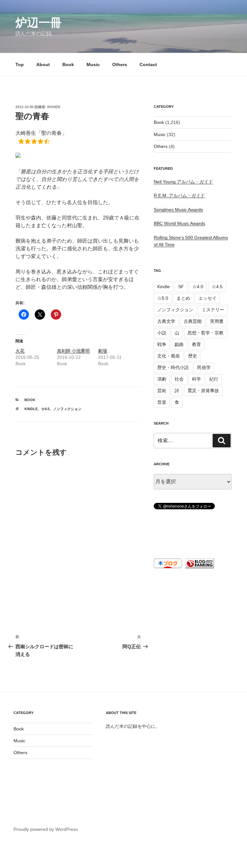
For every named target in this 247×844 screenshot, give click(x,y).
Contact (148, 64)
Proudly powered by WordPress (46, 829)
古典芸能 (193, 321)
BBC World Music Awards (179, 223)
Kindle (31, 409)
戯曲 (179, 344)
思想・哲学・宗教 (206, 332)
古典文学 (166, 321)
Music (93, 64)
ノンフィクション (67, 409)
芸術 (161, 390)
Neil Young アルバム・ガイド (183, 181)
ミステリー (213, 309)
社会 (179, 379)
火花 (19, 350)
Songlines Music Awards (178, 209)
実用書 (217, 321)
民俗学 (204, 367)
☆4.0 (197, 286)
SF (181, 286)
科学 (196, 379)
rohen (53, 107)
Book (68, 64)
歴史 (192, 355)
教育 (196, 344)
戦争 (161, 344)
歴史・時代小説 (173, 367)
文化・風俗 (168, 355)
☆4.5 (45, 409)
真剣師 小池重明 (73, 350)
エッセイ (207, 298)
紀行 (213, 379)
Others (119, 64)
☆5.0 (162, 298)
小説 (161, 332)
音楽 (161, 402)
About (43, 64)
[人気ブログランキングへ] (199, 566)
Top (19, 64)
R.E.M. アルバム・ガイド (179, 195)
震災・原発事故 (203, 390)
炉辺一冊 (38, 22)
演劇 (161, 379)
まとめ (183, 298)
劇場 (102, 350)
